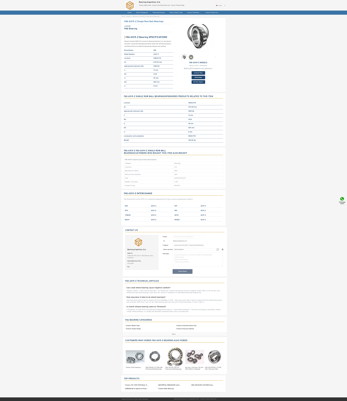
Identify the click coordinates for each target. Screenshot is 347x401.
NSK (126, 206)
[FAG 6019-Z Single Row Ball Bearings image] (198, 36)
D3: (125, 82)
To (164, 241)
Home (130, 13)
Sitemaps (145, 399)
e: (125, 86)
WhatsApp (198, 77)
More (174, 334)
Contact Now (198, 73)
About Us (124, 399)
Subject (165, 245)
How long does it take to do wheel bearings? (146, 297)
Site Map (138, 399)
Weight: (126, 140)
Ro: (125, 74)
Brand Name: (129, 50)
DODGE (177, 220)
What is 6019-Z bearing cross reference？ (198, 68)
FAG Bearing (135, 16)
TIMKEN (128, 215)
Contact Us (131, 399)
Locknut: (127, 58)
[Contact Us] (342, 201)
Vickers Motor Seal (176, 13)
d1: (125, 62)
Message (165, 254)
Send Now (182, 271)
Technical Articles (159, 13)
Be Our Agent (198, 82)
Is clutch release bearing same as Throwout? (146, 307)
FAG (175, 211)
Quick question (168, 249)
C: (125, 78)
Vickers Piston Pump (213, 13)
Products (128, 16)
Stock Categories (142, 13)
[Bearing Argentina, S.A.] (130, 5)
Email (164, 237)
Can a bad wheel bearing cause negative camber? (148, 288)
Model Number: (129, 54)
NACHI (127, 220)
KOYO (176, 215)
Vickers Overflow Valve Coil (195, 13)
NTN (126, 211)
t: (124, 70)
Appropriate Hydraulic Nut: (134, 66)
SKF (175, 206)
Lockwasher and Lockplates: (134, 136)
